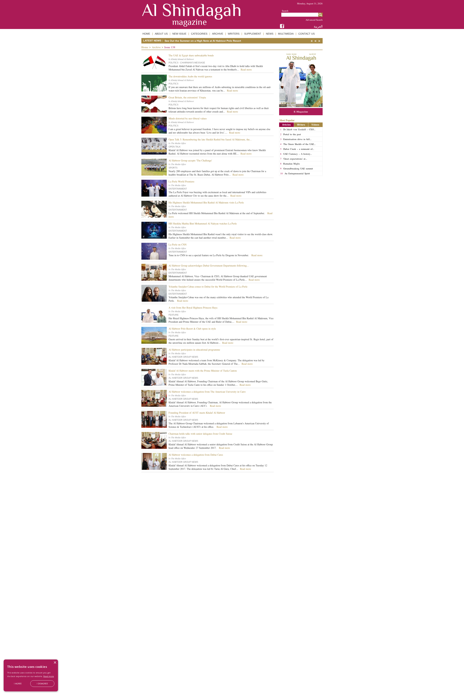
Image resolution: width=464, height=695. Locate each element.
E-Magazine (301, 111)
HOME (146, 33)
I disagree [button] (42, 683)
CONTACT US (306, 33)
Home (144, 47)
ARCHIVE (217, 33)
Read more (48, 676)
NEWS (269, 33)
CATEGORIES (199, 33)
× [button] (54, 662)
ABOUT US (161, 33)
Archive (156, 47)
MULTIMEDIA (286, 33)
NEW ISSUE (179, 33)
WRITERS (233, 33)
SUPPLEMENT (252, 33)
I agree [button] (18, 683)
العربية (318, 26)
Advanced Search (314, 19)
